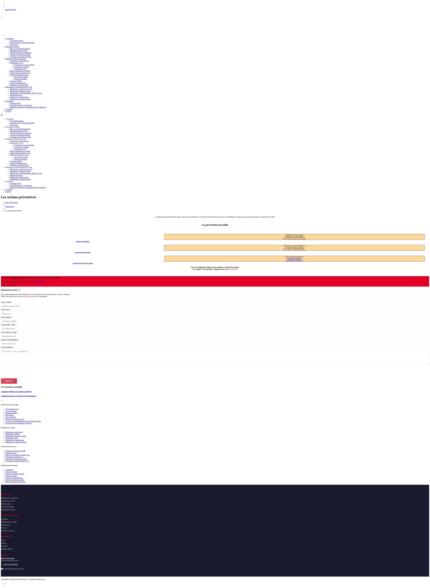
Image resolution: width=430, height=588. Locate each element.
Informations (9, 207)
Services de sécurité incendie (15, 451)
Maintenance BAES (12, 434)
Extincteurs (9, 470)
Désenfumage (6, 504)
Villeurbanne (5, 525)
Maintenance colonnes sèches (15, 442)
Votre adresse (7, 317)
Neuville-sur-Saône (8, 531)
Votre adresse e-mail (9, 332)
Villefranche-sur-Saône (9, 522)
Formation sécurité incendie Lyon (17, 461)
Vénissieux (5, 519)
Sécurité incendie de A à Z (14, 419)
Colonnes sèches (11, 476)
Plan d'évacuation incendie (14, 474)
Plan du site (9, 415)
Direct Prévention (11, 203)
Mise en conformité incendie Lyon (17, 455)
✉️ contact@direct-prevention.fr (12, 569)
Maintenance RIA (11, 438)
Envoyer (9, 381)
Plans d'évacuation (7, 507)
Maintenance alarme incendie (15, 436)
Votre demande (7, 347)
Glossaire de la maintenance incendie (18, 423)
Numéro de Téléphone (10, 340)
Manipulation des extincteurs (294, 258)
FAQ (2, 540)
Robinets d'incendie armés (14, 480)
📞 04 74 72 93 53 (9, 564)
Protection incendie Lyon (14, 457)
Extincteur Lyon (11, 453)
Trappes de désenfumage (14, 478)
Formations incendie (8, 510)
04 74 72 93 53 (10, 10)
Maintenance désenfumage (14, 440)
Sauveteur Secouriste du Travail (294, 260)
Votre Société (6, 302)
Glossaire (4, 546)
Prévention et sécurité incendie (16, 459)
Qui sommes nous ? (12, 409)
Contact (3, 543)
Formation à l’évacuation (294, 259)
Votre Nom (6, 310)
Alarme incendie (11, 472)
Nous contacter (10, 417)
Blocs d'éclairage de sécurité (15, 482)
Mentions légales (11, 413)
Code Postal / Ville (8, 325)
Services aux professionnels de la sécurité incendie (23, 421)
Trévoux (4, 528)
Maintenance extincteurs (14, 432)
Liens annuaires (10, 411)
